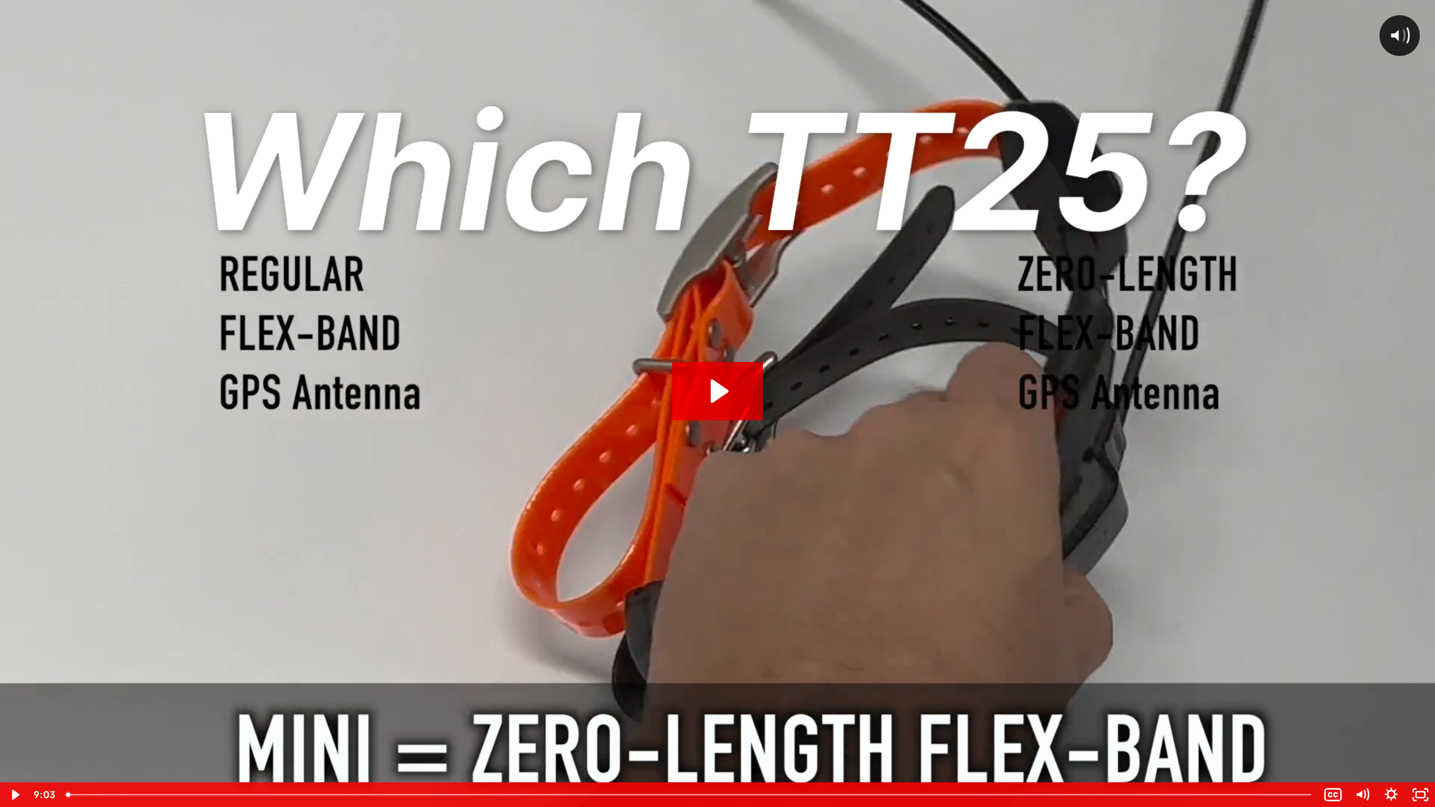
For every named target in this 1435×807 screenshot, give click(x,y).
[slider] (689, 794)
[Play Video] (14, 794)
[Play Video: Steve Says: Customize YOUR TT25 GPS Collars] (717, 391)
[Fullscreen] (1420, 794)
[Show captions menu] (1333, 794)
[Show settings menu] (1391, 794)
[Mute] (1362, 794)
